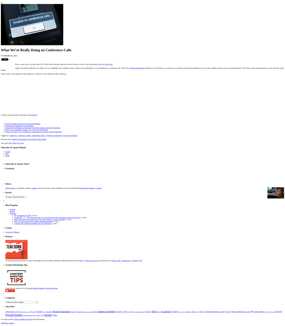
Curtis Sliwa (131, 312)
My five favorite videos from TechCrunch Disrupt (22, 124)
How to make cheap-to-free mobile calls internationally (33, 222)
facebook (166, 311)
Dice (99, 64)
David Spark (9, 188)
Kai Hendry (33, 115)
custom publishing (139, 312)
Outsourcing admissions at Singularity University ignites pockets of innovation (32, 128)
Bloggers (33, 312)
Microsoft (228, 312)
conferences (89, 312)
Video (54, 315)
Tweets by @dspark (12, 232)
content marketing (106, 311)
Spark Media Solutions (87, 188)
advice (17, 312)
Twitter (7, 152)
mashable (222, 312)
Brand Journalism (61, 311)
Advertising (10, 312)
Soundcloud (125, 261)
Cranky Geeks (121, 312)
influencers (188, 312)
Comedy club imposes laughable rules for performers (32, 224)
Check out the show (92, 261)
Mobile (234, 312)
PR (252, 311)
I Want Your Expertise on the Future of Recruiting (28, 139)
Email (7, 156)
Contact (98, 188)
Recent (12, 212)
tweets (38, 315)
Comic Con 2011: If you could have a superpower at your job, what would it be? (33, 132)
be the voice (27, 312)
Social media (13, 315)
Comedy (73, 312)
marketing (214, 312)
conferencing (36, 136)
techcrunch (58, 136)
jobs (197, 312)
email (159, 312)
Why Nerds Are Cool (16, 143)
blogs (44, 312)
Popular (12, 210)
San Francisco (271, 312)
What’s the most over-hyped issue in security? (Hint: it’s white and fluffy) (40, 220)
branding (49, 312)
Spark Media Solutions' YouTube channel (43, 288)
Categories (9, 302)
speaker (34, 188)
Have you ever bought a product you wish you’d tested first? (26, 130)
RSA (266, 312)
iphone (194, 312)
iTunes (114, 261)
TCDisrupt (49, 136)
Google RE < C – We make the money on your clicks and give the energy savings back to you (47, 218)
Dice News (109, 64)
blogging (39, 312)
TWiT (41, 315)
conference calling (24, 136)
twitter (48, 315)
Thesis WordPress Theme (23, 319)
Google (174, 311)
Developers (148, 312)
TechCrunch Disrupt (137, 68)
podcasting (246, 312)
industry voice (181, 312)
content (94, 312)
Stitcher (135, 261)
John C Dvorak (204, 312)
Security (278, 311)
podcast (240, 311)
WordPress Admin (7, 323)
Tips (35, 315)
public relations (259, 312)
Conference (13, 136)
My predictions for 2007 (22, 216)
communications (80, 312)
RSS (7, 154)
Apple (21, 312)
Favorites (13, 214)
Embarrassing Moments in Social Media (19, 126)
